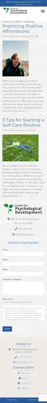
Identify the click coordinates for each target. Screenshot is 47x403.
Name (6, 250)
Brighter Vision (35, 399)
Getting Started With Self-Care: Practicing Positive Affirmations (22, 23)
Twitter (24, 378)
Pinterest (24, 383)
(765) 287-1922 (33, 2)
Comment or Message (12, 279)
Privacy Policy (12, 399)
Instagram (24, 388)
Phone (5, 270)
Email (6, 260)
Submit (7, 329)
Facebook (24, 373)
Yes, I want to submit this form (18, 302)
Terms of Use (8, 299)
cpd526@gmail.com (23, 4)
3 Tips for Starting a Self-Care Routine (23, 122)
